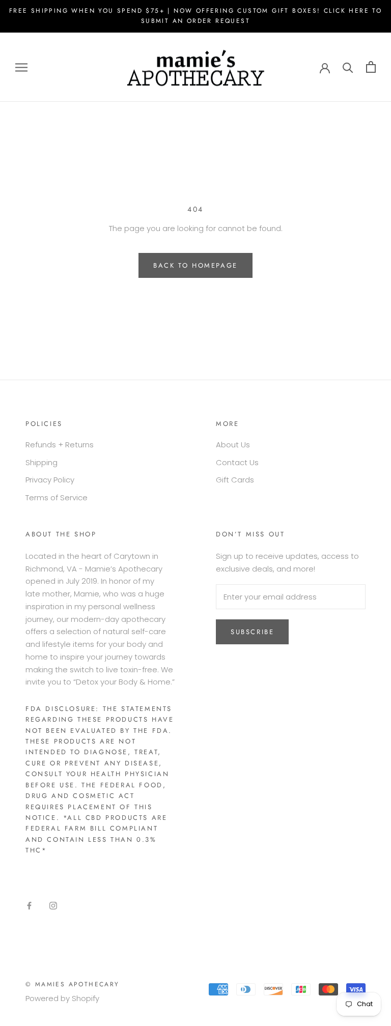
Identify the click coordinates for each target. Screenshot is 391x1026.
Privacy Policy (49, 479)
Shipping (41, 462)
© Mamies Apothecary (72, 984)
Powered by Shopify (62, 998)
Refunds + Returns (59, 444)
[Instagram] (53, 905)
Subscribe (252, 632)
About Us (233, 444)
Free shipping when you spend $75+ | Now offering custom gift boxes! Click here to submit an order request (195, 15)
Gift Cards (235, 479)
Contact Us (237, 462)
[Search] (348, 67)
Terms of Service (56, 497)
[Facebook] (29, 905)
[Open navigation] (21, 67)
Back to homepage (195, 265)
